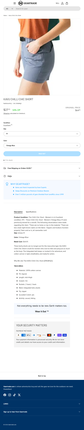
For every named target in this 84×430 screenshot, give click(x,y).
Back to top (42, 376)
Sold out (42, 154)
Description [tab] (18, 212)
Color (5, 141)
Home (5, 15)
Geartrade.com (12, 424)
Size (5, 129)
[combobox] (42, 8)
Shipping (7, 113)
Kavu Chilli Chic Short (15, 15)
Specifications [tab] (31, 212)
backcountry (8, 103)
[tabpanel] (42, 258)
